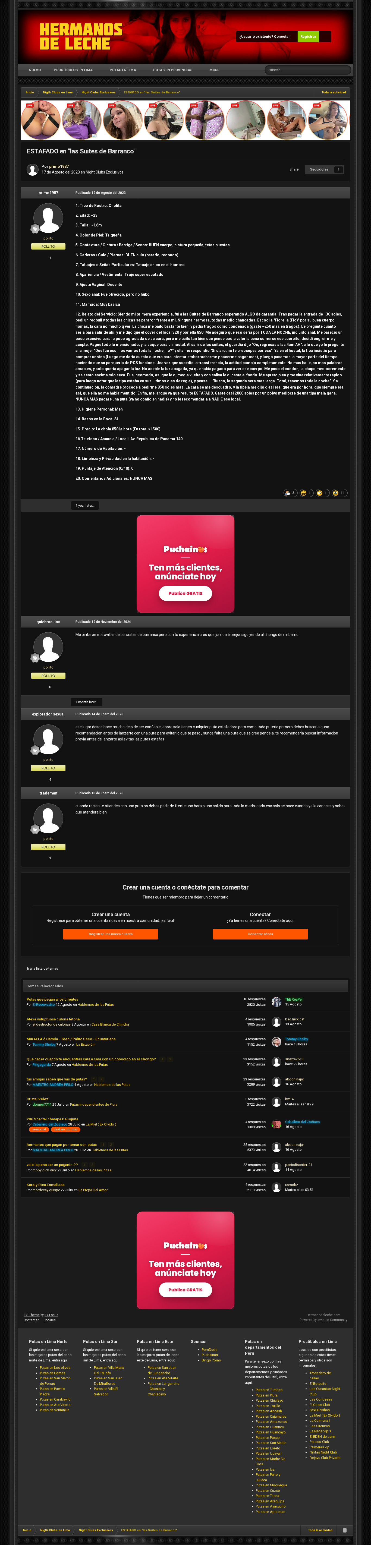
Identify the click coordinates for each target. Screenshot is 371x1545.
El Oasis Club (320, 1405)
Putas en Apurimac (270, 1512)
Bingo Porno (211, 1360)
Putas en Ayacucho (271, 1506)
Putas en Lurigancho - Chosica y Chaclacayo (164, 1389)
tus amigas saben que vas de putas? (57, 1079)
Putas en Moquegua (271, 1485)
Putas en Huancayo (271, 1432)
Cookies (49, 1320)
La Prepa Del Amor (93, 1190)
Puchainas (210, 1355)
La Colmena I (320, 1420)
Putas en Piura (267, 1395)
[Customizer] (325, 36)
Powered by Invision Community (323, 1320)
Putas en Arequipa (270, 1501)
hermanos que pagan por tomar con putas (62, 1144)
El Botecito (318, 1384)
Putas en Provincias (172, 70)
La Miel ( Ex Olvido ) (101, 1124)
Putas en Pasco (268, 1438)
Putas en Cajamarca (271, 1416)
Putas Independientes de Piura (93, 1104)
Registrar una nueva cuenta (111, 934)
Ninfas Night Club (323, 1452)
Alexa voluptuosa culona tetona (53, 1019)
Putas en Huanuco (270, 1427)
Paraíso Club (319, 1442)
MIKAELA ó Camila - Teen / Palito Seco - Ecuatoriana (71, 1039)
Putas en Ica (265, 1469)
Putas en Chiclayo (269, 1400)
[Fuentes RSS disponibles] (345, 1530)
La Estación (85, 1044)
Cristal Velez (37, 1099)
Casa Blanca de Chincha (110, 1024)
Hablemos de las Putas (96, 1004)
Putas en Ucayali (268, 1453)
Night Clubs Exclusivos (105, 172)
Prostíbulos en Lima (73, 70)
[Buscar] (346, 70)
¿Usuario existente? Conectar (265, 36)
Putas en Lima (123, 70)
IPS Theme (32, 1315)
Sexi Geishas (320, 1410)
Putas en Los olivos (55, 1368)
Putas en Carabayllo (55, 1399)
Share (293, 169)
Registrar (308, 36)
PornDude (209, 1350)
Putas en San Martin (271, 1443)
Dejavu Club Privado (325, 1458)
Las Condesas (321, 1399)
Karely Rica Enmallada (45, 1185)
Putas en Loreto (268, 1448)
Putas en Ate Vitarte (55, 1405)
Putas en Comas (52, 1373)
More (214, 70)
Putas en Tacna (267, 1496)
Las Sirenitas (320, 1426)
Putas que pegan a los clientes (52, 999)
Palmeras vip (319, 1447)
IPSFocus (51, 1315)
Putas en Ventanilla (54, 1410)
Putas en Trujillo (268, 1406)
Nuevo (34, 70)
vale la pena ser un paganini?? (53, 1164)
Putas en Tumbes (269, 1390)
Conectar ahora (260, 934)
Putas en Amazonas (271, 1422)
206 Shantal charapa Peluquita (52, 1119)
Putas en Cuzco (268, 1491)
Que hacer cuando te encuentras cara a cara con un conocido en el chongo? (92, 1059)
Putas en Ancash (269, 1411)
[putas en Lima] (81, 37)
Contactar (31, 1320)
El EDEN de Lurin (322, 1436)
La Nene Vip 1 (320, 1431)
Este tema (326, 70)
